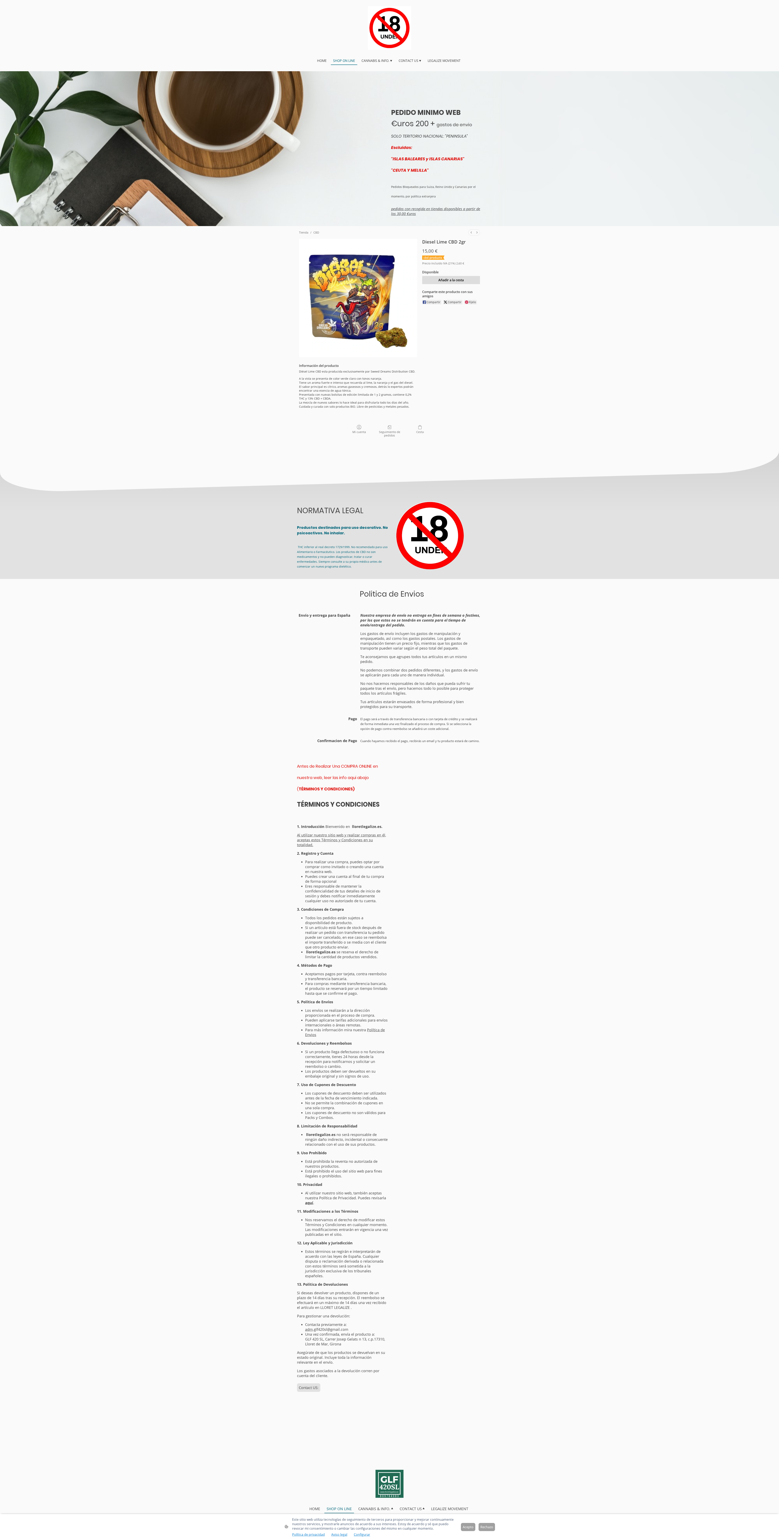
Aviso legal (339, 1534)
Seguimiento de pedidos (389, 433)
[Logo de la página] (389, 28)
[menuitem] (471, 232)
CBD (316, 232)
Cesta (420, 432)
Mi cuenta (359, 432)
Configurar (362, 1534)
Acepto (468, 1527)
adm (309, 1329)
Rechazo (486, 1527)
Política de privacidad (308, 1534)
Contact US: (308, 1387)
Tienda (303, 232)
